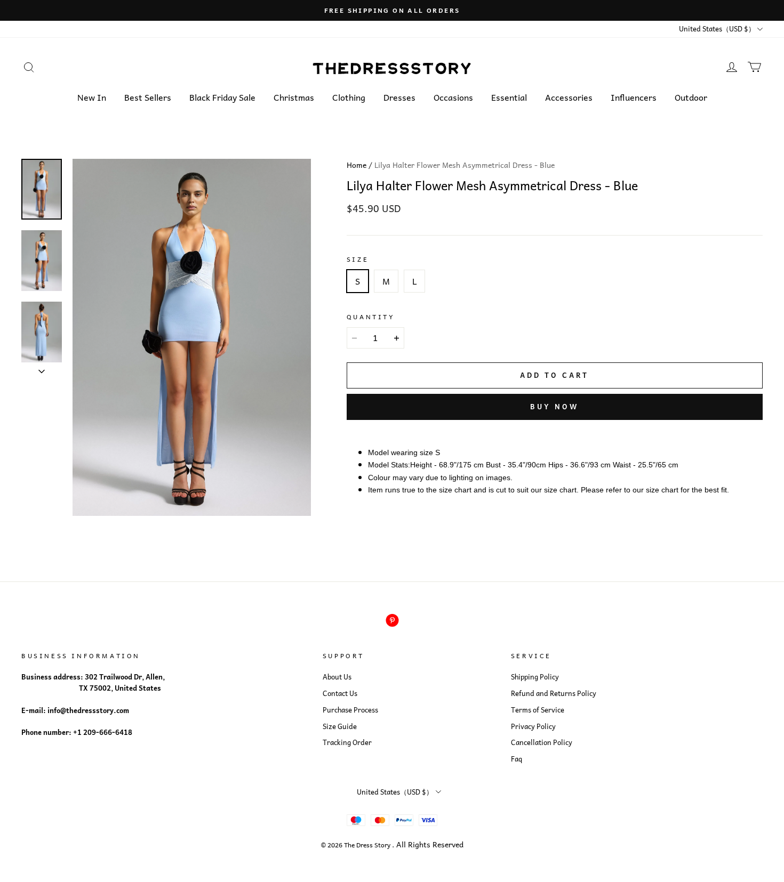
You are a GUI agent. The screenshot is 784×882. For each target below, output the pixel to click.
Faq (516, 759)
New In (91, 97)
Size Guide (340, 726)
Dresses (399, 97)
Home (356, 165)
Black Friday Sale (222, 97)
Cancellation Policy (541, 742)
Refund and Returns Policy (553, 693)
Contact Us (340, 693)
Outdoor (691, 97)
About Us (337, 676)
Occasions (453, 97)
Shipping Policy (535, 676)
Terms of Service (537, 710)
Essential (509, 97)
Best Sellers (147, 97)
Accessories (569, 97)
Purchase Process (350, 710)
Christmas (294, 97)
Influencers (634, 97)
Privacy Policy (533, 726)
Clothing (348, 97)
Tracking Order (347, 742)
